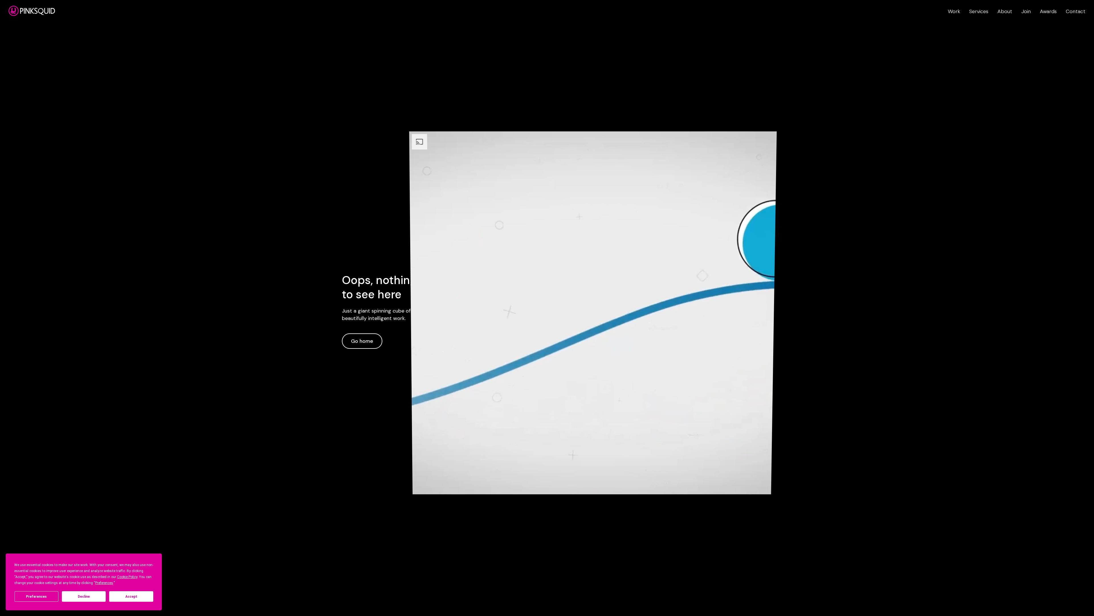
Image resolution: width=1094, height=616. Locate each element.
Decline (84, 597)
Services (978, 11)
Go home (362, 341)
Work (954, 11)
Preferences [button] (104, 583)
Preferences (36, 597)
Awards (1048, 11)
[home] (32, 11)
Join (1026, 11)
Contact (1075, 11)
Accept (131, 597)
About (1004, 11)
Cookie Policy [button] (127, 577)
